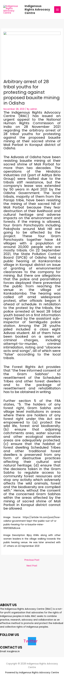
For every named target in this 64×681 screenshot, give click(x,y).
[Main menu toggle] (57, 9)
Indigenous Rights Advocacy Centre (37, 9)
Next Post (32, 566)
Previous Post (31, 560)
